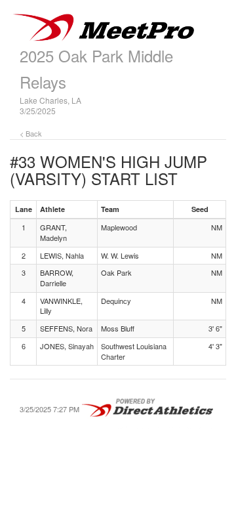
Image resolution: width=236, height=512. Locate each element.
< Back (31, 133)
